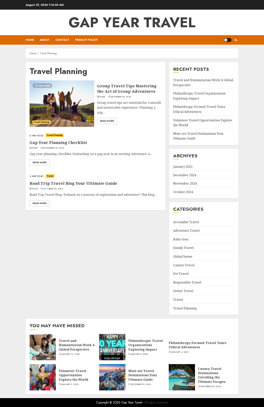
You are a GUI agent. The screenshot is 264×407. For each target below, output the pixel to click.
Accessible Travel (186, 222)
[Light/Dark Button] (228, 40)
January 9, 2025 (139, 354)
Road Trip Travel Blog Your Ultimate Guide (73, 183)
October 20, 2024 (53, 188)
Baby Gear (181, 239)
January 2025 (183, 166)
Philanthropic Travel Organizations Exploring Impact (145, 345)
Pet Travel (180, 274)
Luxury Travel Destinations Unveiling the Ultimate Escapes (212, 375)
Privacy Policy (86, 40)
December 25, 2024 (121, 96)
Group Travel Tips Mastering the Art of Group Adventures (127, 88)
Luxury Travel (183, 265)
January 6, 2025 (180, 352)
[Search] (235, 40)
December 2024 (184, 175)
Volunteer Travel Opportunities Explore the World (73, 375)
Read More (107, 121)
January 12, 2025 (70, 354)
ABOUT (45, 40)
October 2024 (183, 192)
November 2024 (185, 183)
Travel (50, 176)
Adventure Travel (186, 230)
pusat (103, 96)
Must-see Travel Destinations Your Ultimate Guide (142, 375)
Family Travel (183, 248)
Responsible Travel (187, 282)
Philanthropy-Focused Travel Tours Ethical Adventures (197, 345)
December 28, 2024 (211, 386)
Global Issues (182, 256)
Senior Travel (183, 291)
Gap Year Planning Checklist (58, 142)
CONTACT (62, 40)
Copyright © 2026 (108, 402)
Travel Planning (41, 122)
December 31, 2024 (141, 384)
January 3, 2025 (70, 384)
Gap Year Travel (132, 22)
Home (30, 40)
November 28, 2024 (53, 148)
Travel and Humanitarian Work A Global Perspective (77, 345)
